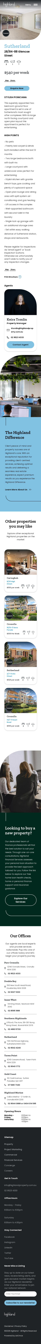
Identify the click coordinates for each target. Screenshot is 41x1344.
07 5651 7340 (14, 1085)
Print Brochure (11, 277)
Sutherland (10, 1037)
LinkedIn (8, 1247)
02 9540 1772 (14, 1066)
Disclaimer (8, 1326)
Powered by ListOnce (13, 1335)
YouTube (8, 1258)
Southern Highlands (15, 1018)
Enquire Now (16, 88)
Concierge (9, 1165)
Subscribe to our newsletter (20, 1302)
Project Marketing (13, 1149)
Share (12, 80)
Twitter (7, 1252)
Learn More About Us (16, 489)
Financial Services (13, 1160)
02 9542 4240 (14, 1048)
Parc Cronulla (11, 962)
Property (8, 1144)
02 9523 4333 (17, 337)
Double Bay (10, 981)
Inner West (10, 999)
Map (7, 80)
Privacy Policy (21, 1326)
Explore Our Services (20, 900)
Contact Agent (20, 344)
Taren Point (10, 1055)
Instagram (9, 1242)
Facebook (9, 1237)
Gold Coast (10, 1074)
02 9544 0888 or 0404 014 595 (22, 1103)
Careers (8, 1170)
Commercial (10, 1154)
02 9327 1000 (14, 992)
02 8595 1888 (14, 1010)
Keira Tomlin (17, 319)
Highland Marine (13, 1092)
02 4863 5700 (14, 1029)
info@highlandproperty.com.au (20, 1185)
